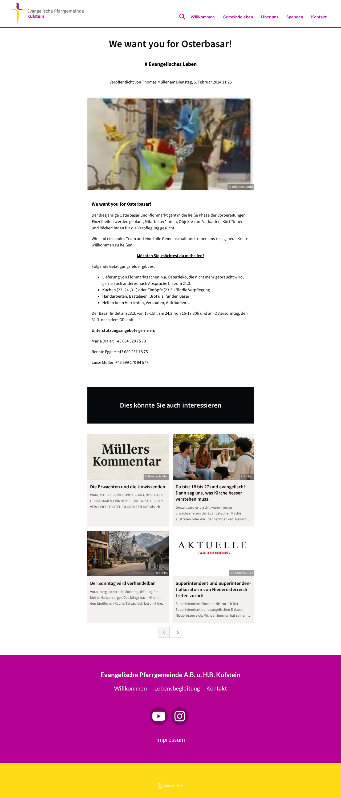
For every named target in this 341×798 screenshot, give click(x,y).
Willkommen (202, 16)
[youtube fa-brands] (159, 716)
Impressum (170, 739)
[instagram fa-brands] (180, 716)
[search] (182, 16)
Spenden (294, 16)
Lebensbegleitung (177, 688)
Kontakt (319, 16)
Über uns (269, 16)
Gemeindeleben (238, 16)
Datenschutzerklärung (147, 771)
